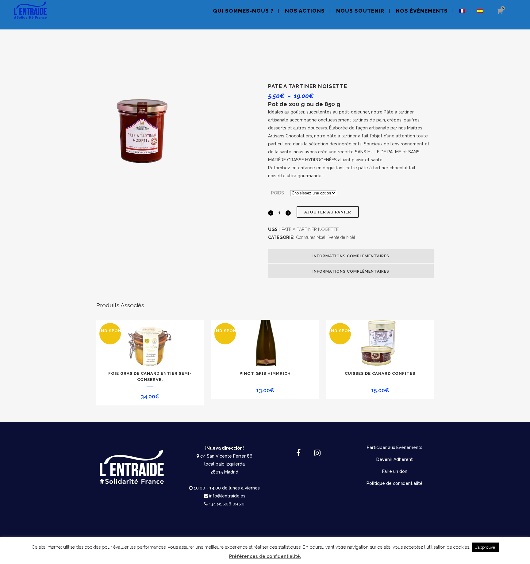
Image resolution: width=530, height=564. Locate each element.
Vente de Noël (341, 237)
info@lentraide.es (227, 495)
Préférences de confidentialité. (265, 556)
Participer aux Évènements (394, 447)
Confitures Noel (310, 237)
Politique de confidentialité (395, 483)
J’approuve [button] (485, 547)
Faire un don (394, 471)
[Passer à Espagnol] (480, 14)
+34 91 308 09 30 (226, 503)
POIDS (277, 192)
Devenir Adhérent (394, 459)
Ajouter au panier (327, 212)
